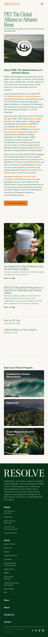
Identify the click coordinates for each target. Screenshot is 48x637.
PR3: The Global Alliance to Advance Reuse (22, 95)
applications (32, 147)
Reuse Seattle (34, 162)
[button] (41, 4)
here (22, 195)
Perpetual (24, 170)
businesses (18, 176)
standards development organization (22, 130)
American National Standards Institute (20, 127)
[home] (13, 4)
